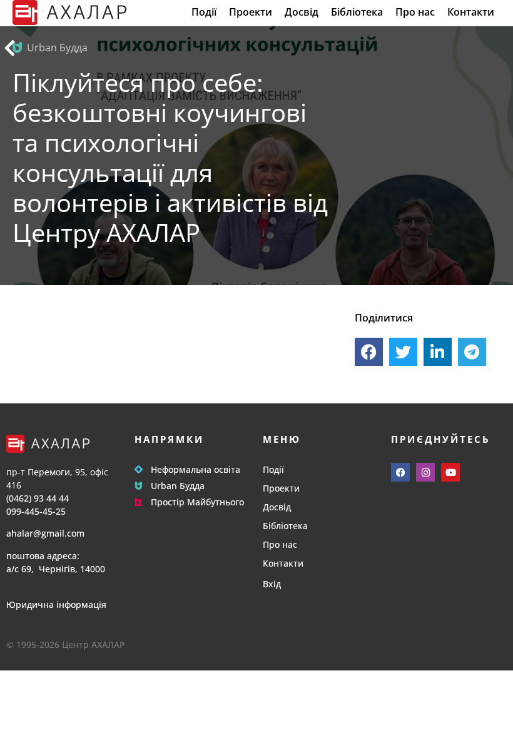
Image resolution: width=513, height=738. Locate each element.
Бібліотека (357, 12)
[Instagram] (425, 472)
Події (203, 12)
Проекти (250, 12)
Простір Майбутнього (197, 502)
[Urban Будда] (139, 486)
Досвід (301, 12)
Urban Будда (178, 486)
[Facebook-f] (400, 472)
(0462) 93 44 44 (37, 498)
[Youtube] (450, 472)
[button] (369, 352)
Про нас (415, 12)
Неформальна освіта (195, 469)
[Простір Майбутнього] (139, 502)
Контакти (470, 12)
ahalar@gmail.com (45, 533)
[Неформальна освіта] (139, 469)
